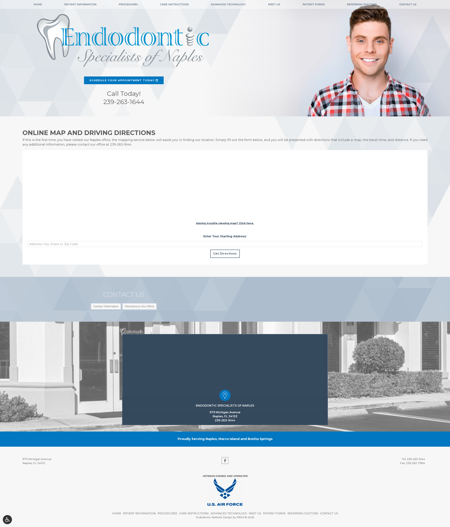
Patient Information (80, 4)
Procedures (128, 4)
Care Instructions (174, 4)
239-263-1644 (120, 144)
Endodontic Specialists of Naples (225, 405)
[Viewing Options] (7, 519)
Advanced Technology (228, 4)
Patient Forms (314, 4)
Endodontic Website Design (214, 517)
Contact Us (407, 4)
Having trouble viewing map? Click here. (225, 223)
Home (38, 4)
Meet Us (274, 4)
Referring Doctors (362, 4)
